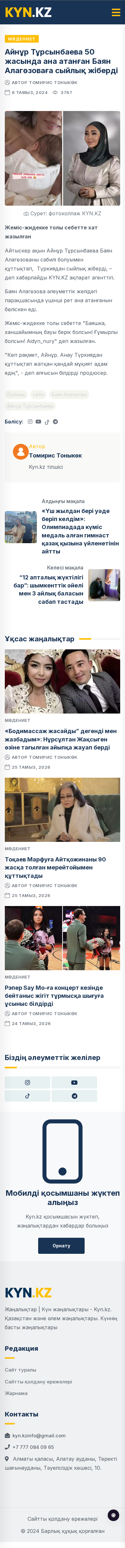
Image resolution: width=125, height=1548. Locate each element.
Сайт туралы (20, 1370)
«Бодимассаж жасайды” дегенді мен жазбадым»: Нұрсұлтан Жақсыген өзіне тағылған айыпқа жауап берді (61, 739)
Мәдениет (22, 38)
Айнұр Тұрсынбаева (30, 406)
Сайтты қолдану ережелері (38, 1382)
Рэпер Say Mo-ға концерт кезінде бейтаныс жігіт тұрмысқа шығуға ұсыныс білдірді (54, 995)
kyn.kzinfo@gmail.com (39, 1436)
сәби (38, 394)
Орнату (61, 1245)
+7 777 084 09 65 (33, 1447)
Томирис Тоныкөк (53, 82)
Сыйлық (16, 394)
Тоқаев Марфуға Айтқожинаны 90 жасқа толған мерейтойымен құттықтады (55, 867)
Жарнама (16, 1393)
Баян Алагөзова (69, 394)
